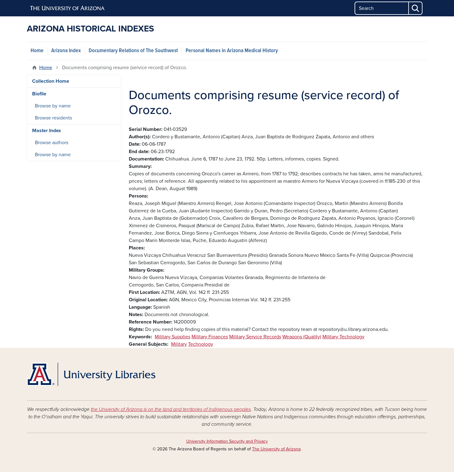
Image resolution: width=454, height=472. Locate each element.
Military (179, 344)
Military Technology (343, 337)
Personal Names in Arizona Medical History (232, 50)
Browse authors (51, 143)
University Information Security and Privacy (227, 441)
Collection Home (50, 81)
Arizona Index (66, 50)
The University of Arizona (276, 449)
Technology (200, 344)
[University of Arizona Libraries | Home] (91, 374)
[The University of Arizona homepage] (67, 8)
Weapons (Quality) (301, 337)
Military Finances (209, 337)
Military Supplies (172, 337)
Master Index (46, 130)
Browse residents (53, 118)
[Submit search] (415, 8)
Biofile (39, 94)
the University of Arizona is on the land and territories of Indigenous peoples (171, 409)
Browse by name (53, 106)
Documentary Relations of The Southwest (133, 50)
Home (37, 50)
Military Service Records (255, 337)
